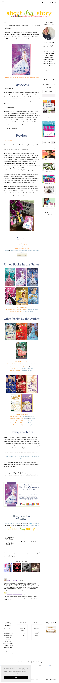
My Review (35, 309)
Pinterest (24, 523)
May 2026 (36, 637)
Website (7, 250)
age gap (22, 633)
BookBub (30, 250)
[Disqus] (22, 597)
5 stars (9, 537)
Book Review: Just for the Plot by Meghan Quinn (49, 133)
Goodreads (18, 523)
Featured (22, 632)
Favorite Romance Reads (22, 628)
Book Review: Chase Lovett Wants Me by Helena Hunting (49, 207)
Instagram (24, 250)
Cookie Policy (34, 679)
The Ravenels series (9, 545)
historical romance (10, 539)
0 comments (34, 541)
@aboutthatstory (36, 662)
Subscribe (49, 95)
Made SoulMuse (51, 679)
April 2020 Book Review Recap (32, 553)
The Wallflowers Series (11, 456)
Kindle (18, 246)
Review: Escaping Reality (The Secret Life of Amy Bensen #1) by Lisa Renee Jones (49, 195)
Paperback (24, 246)
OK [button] (16, 677)
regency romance (10, 541)
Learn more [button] (22, 673)
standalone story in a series (9, 544)
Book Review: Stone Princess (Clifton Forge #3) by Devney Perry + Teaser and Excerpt (11, 554)
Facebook (12, 250)
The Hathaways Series (24, 456)
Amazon (29, 309)
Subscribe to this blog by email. (31, 525)
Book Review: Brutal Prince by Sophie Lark (49, 171)
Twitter (18, 250)
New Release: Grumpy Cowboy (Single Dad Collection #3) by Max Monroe (49, 159)
